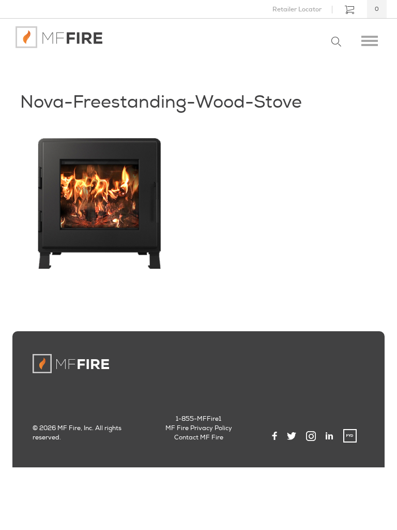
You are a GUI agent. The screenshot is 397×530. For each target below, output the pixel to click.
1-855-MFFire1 (198, 419)
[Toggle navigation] (370, 39)
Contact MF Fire (198, 437)
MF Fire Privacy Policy (198, 428)
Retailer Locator (297, 9)
